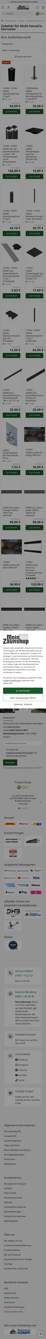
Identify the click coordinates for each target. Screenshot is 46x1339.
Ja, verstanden (23, 690)
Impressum (28, 704)
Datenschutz (18, 704)
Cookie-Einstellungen (12, 680)
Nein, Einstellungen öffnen (23, 698)
